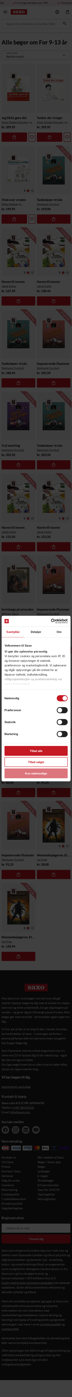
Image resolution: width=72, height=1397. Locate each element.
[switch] (62, 710)
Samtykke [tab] (13, 631)
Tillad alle (36, 750)
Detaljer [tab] (36, 631)
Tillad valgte (36, 762)
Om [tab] (59, 631)
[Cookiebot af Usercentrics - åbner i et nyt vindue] (51, 621)
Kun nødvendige (36, 773)
